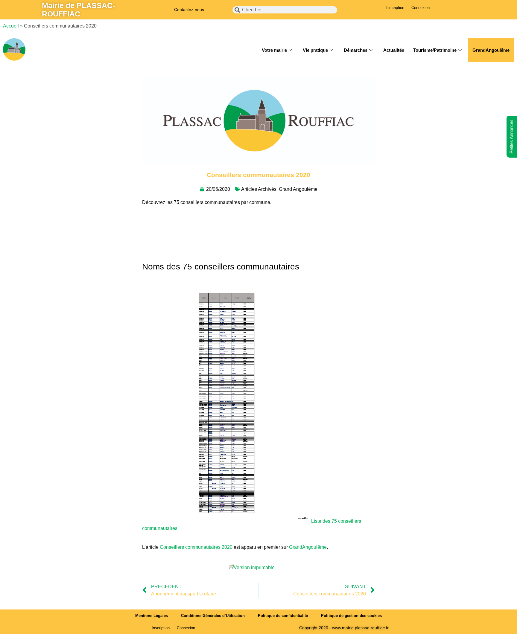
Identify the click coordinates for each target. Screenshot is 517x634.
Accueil (11, 25)
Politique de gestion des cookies (351, 615)
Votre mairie (274, 50)
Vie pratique (315, 50)
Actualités (393, 50)
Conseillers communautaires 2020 (196, 547)
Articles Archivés (258, 189)
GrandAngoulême (491, 50)
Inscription (395, 7)
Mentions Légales (151, 615)
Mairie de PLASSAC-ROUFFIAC (78, 9)
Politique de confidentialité (283, 615)
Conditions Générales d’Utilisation (213, 615)
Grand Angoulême (298, 189)
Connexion (420, 7)
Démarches (355, 50)
